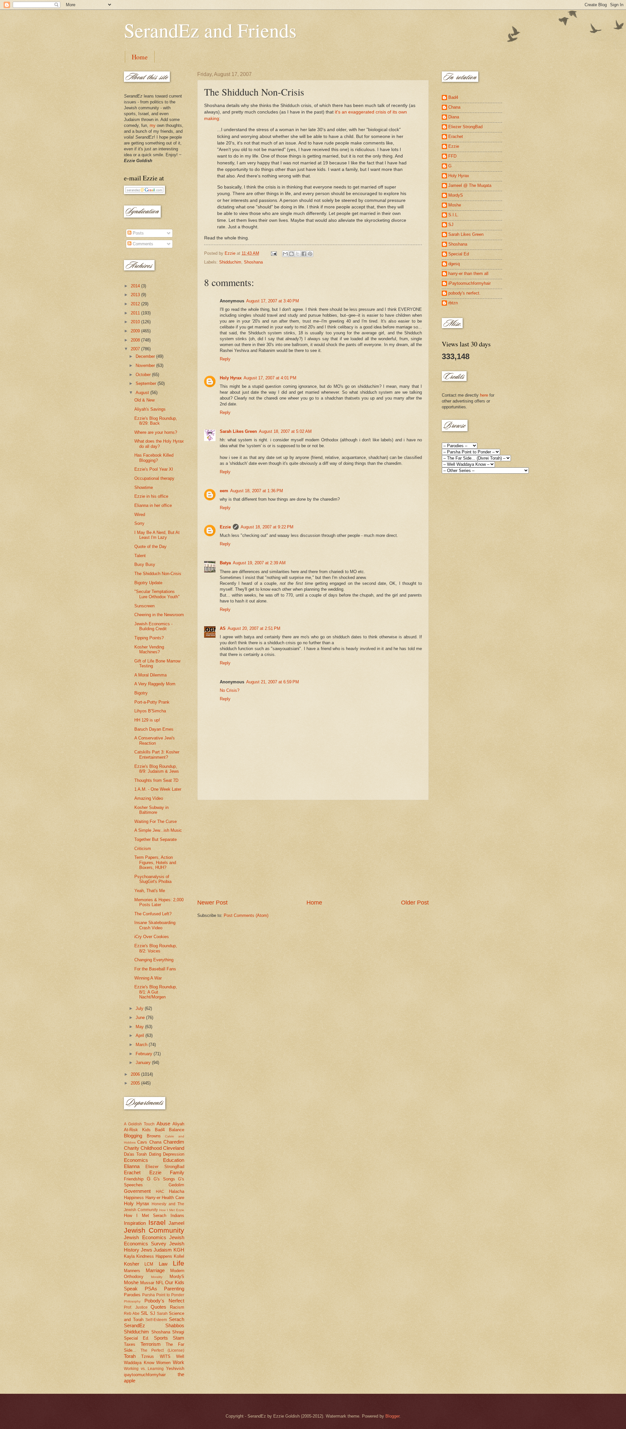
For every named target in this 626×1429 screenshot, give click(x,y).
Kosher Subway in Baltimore (151, 810)
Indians (177, 1215)
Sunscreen (144, 605)
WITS (165, 1356)
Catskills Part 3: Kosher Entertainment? (156, 754)
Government (137, 1191)
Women (163, 1362)
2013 (136, 294)
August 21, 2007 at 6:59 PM (272, 681)
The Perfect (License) (162, 1350)
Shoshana (253, 262)
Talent (140, 555)
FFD (452, 156)
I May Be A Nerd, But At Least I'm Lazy (157, 535)
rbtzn (453, 302)
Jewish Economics (145, 1237)
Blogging (133, 1135)
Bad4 (160, 1129)
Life (178, 1263)
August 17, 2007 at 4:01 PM (270, 377)
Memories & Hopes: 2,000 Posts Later (159, 902)
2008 (136, 340)
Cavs (142, 1142)
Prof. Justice (136, 1307)
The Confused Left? (152, 913)
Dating (155, 1154)
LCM (148, 1264)
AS (223, 628)
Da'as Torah (135, 1154)
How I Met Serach (145, 1215)
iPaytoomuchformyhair (469, 283)
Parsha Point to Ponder (163, 1295)
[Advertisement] (313, 849)
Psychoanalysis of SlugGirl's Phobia (152, 879)
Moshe (131, 1282)
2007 (136, 348)
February (145, 1053)
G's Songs (164, 1179)
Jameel (176, 1223)
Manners (132, 1270)
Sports (161, 1338)
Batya (225, 562)
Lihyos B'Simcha (150, 710)
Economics (136, 1160)
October (144, 374)
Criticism (142, 848)
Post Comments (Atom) (246, 915)
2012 (136, 303)
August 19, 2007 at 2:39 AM (259, 562)
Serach (176, 1319)
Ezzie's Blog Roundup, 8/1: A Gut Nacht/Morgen (155, 991)
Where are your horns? (155, 432)
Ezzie (225, 526)
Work (178, 1362)
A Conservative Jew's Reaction (154, 740)
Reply (225, 359)
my (153, 125)
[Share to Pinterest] (310, 254)
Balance (176, 1129)
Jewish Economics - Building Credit (153, 626)
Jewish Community (154, 1230)
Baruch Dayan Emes (153, 729)
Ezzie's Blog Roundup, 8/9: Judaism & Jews (156, 769)
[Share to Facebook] (304, 254)
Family (177, 1172)
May (140, 1026)
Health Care (173, 1197)
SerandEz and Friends (210, 30)
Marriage (155, 1270)
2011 (136, 313)
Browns (154, 1135)
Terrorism (151, 1344)
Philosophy (132, 1301)
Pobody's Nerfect (164, 1300)
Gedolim (176, 1184)
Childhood (151, 1148)
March (142, 1044)
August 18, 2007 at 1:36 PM (256, 490)
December (146, 356)
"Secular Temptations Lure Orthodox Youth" (157, 594)
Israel (157, 1222)
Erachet (132, 1172)
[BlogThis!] (291, 254)
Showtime (143, 487)
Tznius (147, 1356)
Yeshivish (175, 1368)
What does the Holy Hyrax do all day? (159, 443)
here (484, 395)
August (143, 392)
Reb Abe (132, 1313)
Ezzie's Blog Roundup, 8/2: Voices (155, 948)
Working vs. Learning (144, 1369)
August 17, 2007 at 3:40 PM (272, 300)
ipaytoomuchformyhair (145, 1374)
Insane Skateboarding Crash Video (154, 925)
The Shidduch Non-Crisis (157, 573)
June (141, 1017)
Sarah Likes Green (238, 431)
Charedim (173, 1142)
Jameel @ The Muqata (469, 185)
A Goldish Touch (139, 1124)
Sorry (139, 523)
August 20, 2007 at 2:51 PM (254, 628)
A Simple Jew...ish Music (158, 830)
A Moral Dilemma (150, 675)
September (146, 383)
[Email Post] (273, 253)
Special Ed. (136, 1338)
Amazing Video (148, 798)
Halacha (176, 1191)
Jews (146, 1250)
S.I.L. (453, 214)
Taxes (129, 1344)
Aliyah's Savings (150, 409)
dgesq (454, 263)
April (140, 1035)
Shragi (178, 1332)
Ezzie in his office (151, 496)
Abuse (163, 1123)
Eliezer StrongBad (164, 1166)
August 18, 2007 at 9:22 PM (267, 526)
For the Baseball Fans (155, 968)
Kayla (129, 1256)
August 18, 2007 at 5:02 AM (285, 431)
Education (173, 1160)
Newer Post (212, 902)
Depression (173, 1154)
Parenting (174, 1288)
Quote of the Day (150, 546)
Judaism (163, 1250)
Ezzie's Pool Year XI (153, 469)
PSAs (151, 1288)
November (146, 365)
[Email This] (285, 254)
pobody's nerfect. (464, 293)
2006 (136, 1074)
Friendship (133, 1179)
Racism (177, 1307)
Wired (139, 514)
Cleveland (173, 1148)
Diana (453, 116)
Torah (130, 1356)
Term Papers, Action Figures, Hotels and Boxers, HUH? (155, 862)
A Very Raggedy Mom (154, 683)
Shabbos (174, 1325)
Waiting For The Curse (155, 821)
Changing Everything (153, 959)
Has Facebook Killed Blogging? (153, 458)
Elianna (132, 1166)
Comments (142, 243)
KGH (178, 1250)
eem (224, 490)
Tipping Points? (149, 637)
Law (163, 1264)
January (144, 1062)
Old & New (144, 400)
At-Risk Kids (137, 1129)
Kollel (179, 1256)
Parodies (132, 1294)
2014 (136, 285)
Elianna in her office (153, 505)
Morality (156, 1277)
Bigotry (141, 693)
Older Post (415, 902)
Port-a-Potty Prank (152, 702)
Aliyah (178, 1123)
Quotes (158, 1307)
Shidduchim (230, 262)
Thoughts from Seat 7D (156, 780)
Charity (131, 1148)
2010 (136, 321)
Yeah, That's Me (149, 890)
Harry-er (152, 1197)
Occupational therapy (154, 478)
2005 (136, 1083)
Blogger (392, 1416)
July (140, 1008)
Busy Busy (144, 564)
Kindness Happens (154, 1256)
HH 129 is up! (147, 720)
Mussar (147, 1282)
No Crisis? (229, 690)
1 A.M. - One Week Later (157, 789)
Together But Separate (155, 839)
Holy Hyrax (231, 377)
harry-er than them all (468, 273)
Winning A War (148, 978)
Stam (178, 1338)
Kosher (131, 1264)
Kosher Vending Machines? (149, 649)
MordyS (177, 1276)
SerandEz (134, 1325)
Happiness (134, 1197)
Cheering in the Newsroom (159, 614)
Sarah (162, 1313)
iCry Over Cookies (151, 936)
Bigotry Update (148, 582)
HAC (160, 1191)
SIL (144, 1313)
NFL (160, 1282)
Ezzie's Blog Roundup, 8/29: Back (155, 421)
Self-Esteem (156, 1320)
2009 (136, 330)
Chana (155, 1142)
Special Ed (458, 253)
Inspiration (135, 1223)
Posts (137, 233)
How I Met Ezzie (171, 1210)
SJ (152, 1313)
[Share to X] (297, 254)
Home (140, 57)
